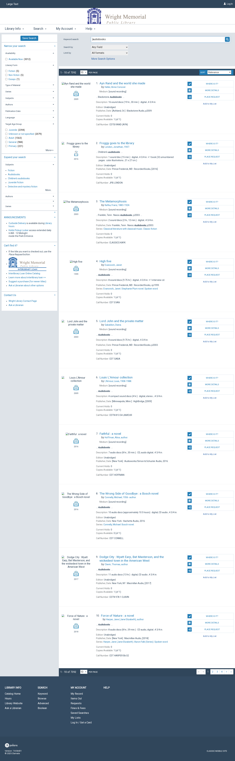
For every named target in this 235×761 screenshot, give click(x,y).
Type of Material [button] (12, 85)
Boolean (42, 708)
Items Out (76, 698)
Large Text (12, 4)
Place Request (212, 97)
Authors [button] (9, 104)
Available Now (16, 59)
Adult (12, 138)
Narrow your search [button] (15, 46)
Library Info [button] (13, 29)
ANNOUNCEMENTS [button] (15, 217)
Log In (230, 4)
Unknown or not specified (22, 134)
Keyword (43, 693)
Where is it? (212, 84)
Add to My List (209, 103)
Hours (8, 698)
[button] (29, 201)
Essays (12, 79)
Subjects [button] (9, 98)
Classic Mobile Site (217, 751)
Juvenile (13, 130)
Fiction (12, 71)
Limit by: (68, 53)
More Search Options (103, 58)
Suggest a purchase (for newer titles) (27, 281)
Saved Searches (80, 712)
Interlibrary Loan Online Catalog (24, 273)
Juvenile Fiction (16, 182)
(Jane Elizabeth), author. (125, 619)
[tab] (29, 45)
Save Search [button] (29, 38)
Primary (13, 146)
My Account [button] (65, 29)
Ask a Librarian (16, 305)
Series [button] (8, 91)
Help (106, 687)
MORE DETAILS (212, 90)
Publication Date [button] (12, 111)
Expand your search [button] (15, 157)
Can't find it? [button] (10, 245)
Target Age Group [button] (13, 124)
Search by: (69, 47)
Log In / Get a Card (81, 722)
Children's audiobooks (19, 178)
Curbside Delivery (17, 223)
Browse (42, 698)
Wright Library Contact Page (23, 301)
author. (116, 437)
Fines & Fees (78, 708)
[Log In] (225, 4)
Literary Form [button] (11, 65)
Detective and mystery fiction (22, 186)
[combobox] (109, 47)
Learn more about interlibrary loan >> (27, 277)
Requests (76, 703)
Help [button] (89, 29)
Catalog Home (13, 693)
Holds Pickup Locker (19, 230)
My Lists (76, 717)
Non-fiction (14, 75)
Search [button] (38, 29)
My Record (77, 693)
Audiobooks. (14, 174)
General (13, 142)
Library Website (14, 703)
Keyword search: (71, 39)
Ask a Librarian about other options (26, 285)
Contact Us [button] (10, 295)
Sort (202, 72)
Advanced (43, 703)
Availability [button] (10, 53)
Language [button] (10, 117)
